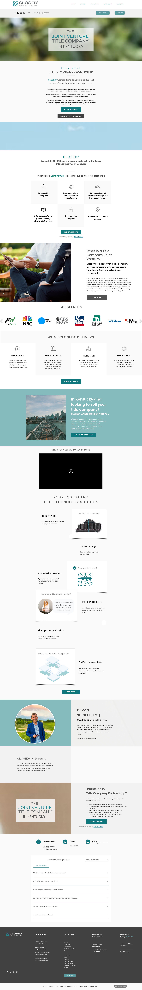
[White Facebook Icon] (7, 972)
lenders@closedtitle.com (41, 960)
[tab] (41, 865)
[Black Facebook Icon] (15, 13)
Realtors (66, 951)
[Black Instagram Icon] (21, 13)
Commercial (67, 955)
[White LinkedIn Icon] (10, 972)
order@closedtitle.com (41, 954)
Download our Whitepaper (99, 949)
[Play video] (71, 471)
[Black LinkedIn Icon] (18, 13)
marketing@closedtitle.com (100, 843)
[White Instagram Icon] (14, 972)
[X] (24, 13)
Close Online (67, 946)
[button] (72, 4)
